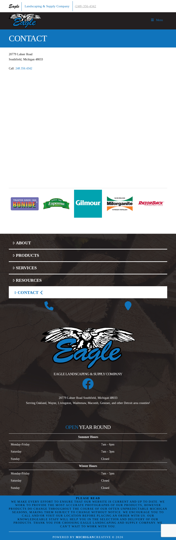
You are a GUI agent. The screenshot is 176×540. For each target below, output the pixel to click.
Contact (28, 292)
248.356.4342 (23, 68)
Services (26, 268)
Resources (29, 280)
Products (27, 255)
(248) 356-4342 (85, 6)
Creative (93, 537)
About (23, 243)
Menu (159, 20)
